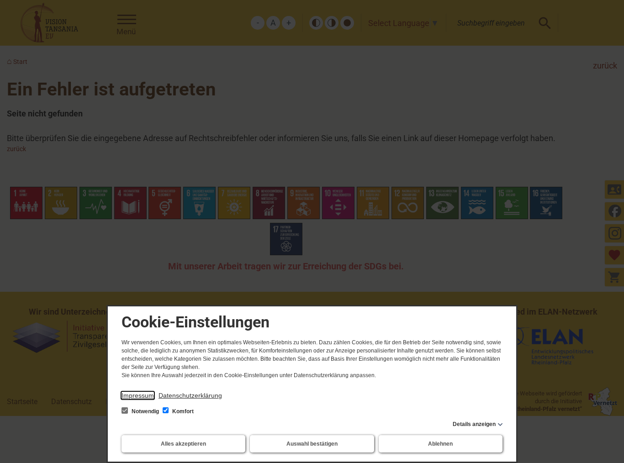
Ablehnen (440, 444)
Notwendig (145, 411)
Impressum (138, 395)
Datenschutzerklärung (190, 395)
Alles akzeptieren (183, 444)
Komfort (182, 411)
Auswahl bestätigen (312, 444)
